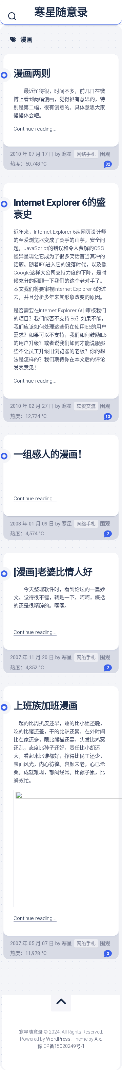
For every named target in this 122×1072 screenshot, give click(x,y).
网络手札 (86, 154)
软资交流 (86, 406)
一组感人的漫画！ (50, 454)
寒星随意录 (61, 12)
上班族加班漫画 (46, 705)
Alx (98, 1039)
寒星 (67, 154)
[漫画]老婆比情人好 (53, 572)
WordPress (58, 1039)
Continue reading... (35, 129)
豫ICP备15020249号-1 (61, 1046)
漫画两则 (32, 73)
